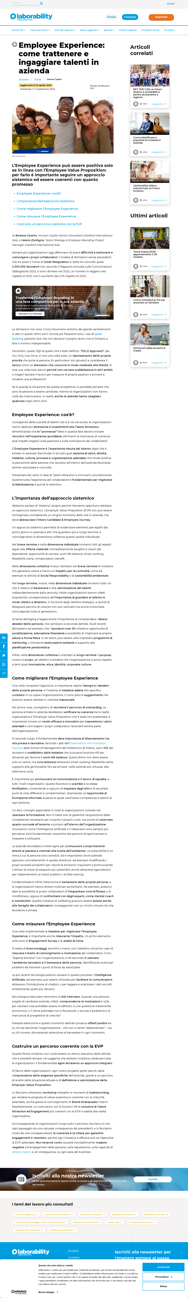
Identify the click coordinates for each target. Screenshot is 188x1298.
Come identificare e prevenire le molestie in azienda (147, 140)
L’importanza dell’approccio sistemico (46, 201)
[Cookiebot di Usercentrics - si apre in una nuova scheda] (19, 1292)
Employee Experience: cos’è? (39, 193)
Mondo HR (17, 30)
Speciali (108, 30)
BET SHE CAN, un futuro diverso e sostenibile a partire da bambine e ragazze (147, 93)
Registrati (161, 17)
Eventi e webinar (128, 30)
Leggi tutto (157, 104)
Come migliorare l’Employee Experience (48, 209)
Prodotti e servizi (150, 30)
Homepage (24, 79)
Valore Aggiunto (88, 30)
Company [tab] (130, 17)
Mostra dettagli (46, 1292)
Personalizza (161, 1276)
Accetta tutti (163, 1267)
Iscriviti (152, 1179)
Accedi (170, 3)
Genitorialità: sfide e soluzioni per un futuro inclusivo (146, 188)
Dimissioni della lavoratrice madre (149, 349)
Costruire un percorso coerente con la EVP (50, 224)
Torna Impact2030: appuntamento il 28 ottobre (145, 254)
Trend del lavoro (39, 30)
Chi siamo (169, 30)
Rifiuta (163, 1286)
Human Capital (54, 79)
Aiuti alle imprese (63, 30)
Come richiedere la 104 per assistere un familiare (149, 301)
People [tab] (111, 17)
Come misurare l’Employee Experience (46, 216)
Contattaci (74, 1257)
